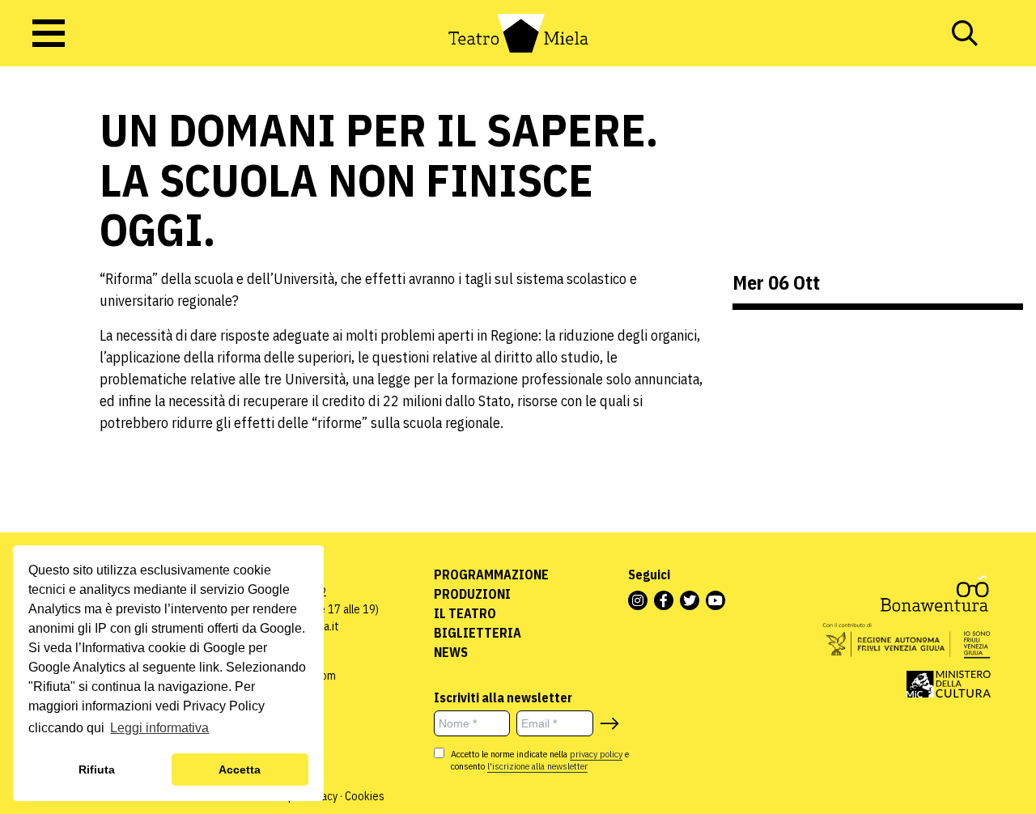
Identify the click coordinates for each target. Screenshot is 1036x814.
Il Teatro (465, 613)
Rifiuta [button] (97, 769)
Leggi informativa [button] (159, 728)
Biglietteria (477, 633)
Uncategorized (52, 208)
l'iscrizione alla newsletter (537, 766)
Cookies (364, 796)
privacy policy (596, 754)
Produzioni (472, 594)
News (451, 652)
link (209, 667)
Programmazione (491, 574)
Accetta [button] (240, 769)
